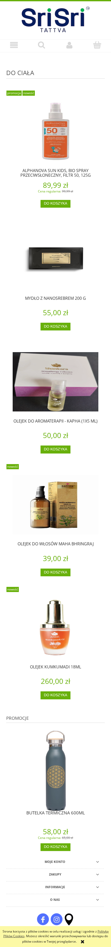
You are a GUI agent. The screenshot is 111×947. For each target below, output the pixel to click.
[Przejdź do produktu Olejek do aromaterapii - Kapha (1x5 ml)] (55, 381)
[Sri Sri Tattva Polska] (42, 919)
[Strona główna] (56, 18)
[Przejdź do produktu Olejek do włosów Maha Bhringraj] (55, 505)
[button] (14, 45)
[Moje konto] (69, 45)
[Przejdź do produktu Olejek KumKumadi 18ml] (55, 627)
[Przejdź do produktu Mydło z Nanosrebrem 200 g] (55, 259)
